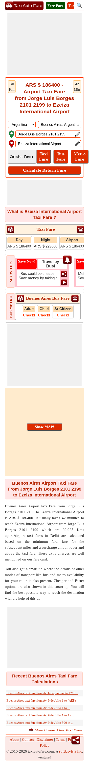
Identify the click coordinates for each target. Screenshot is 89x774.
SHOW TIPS (11, 272)
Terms (60, 739)
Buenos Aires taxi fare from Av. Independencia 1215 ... (42, 693)
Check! (29, 315)
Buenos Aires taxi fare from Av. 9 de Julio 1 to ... (38, 708)
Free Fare (55, 6)
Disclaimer (45, 739)
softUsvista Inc (70, 751)
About (14, 739)
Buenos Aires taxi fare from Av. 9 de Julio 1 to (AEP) (41, 700)
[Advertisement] (44, 44)
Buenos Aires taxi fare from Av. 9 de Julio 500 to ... (39, 723)
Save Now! (26, 261)
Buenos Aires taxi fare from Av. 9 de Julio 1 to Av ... (40, 715)
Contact (28, 739)
